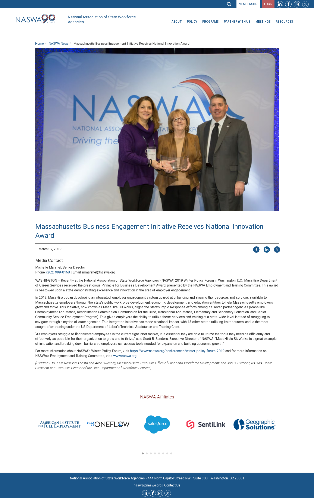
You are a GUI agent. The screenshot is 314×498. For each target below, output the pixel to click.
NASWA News (59, 44)
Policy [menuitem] (192, 21)
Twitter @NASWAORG (167, 493)
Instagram (297, 4)
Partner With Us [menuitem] (237, 21)
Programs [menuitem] (210, 21)
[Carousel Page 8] (171, 453)
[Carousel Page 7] (167, 453)
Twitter (305, 4)
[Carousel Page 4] (155, 453)
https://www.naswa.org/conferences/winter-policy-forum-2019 (177, 351)
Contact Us (172, 485)
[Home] (37, 19)
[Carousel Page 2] (147, 453)
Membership (248, 4)
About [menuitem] (177, 21)
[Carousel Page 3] (151, 453)
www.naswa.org (124, 356)
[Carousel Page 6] (163, 453)
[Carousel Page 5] (159, 453)
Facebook (288, 4)
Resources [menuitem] (284, 21)
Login (268, 4)
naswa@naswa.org (147, 485)
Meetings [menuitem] (263, 21)
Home (39, 44)
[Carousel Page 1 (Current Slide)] (143, 453)
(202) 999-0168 (58, 272)
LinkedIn (280, 4)
